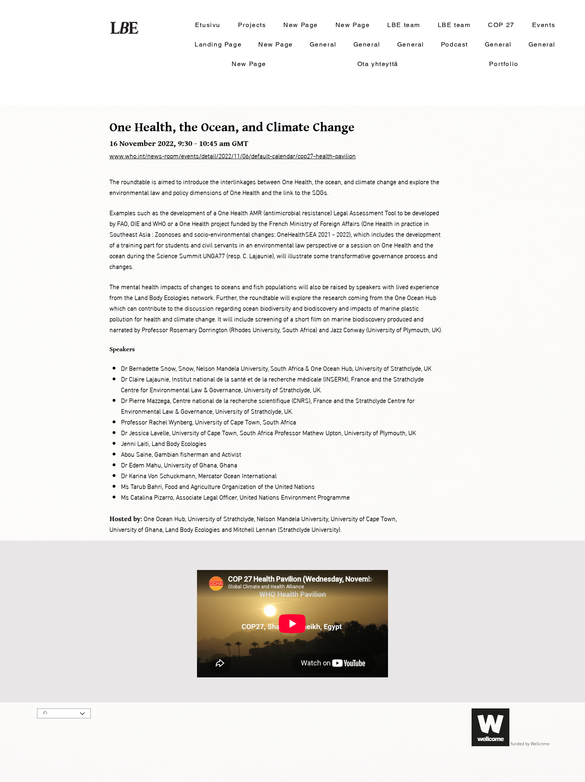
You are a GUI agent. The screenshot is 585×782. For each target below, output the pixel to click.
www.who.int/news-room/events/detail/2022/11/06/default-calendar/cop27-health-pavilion (232, 155)
